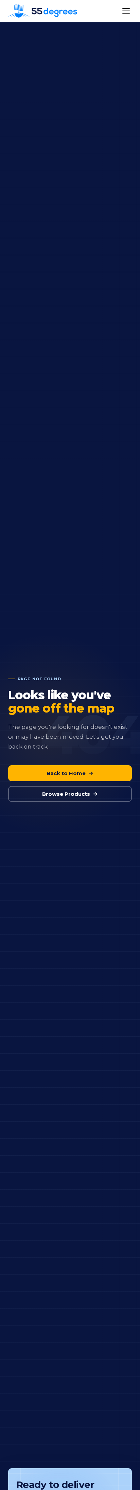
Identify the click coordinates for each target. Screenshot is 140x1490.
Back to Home (66, 773)
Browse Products (66, 794)
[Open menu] (126, 11)
